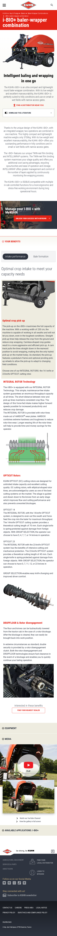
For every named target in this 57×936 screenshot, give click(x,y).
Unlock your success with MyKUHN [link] (31, 218)
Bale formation (41, 256)
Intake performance (15, 256)
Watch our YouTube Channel (30, 818)
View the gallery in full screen (30, 821)
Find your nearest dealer (28, 710)
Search (50, 5)
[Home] (28, 5)
